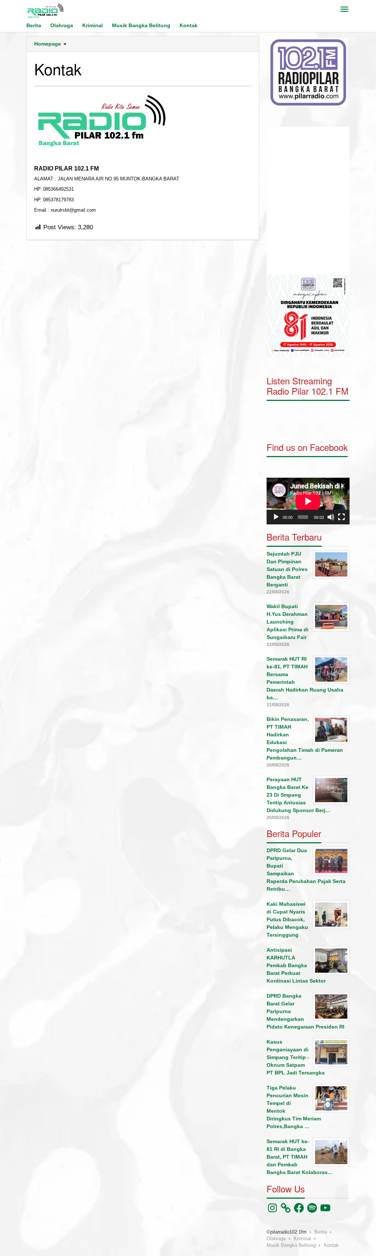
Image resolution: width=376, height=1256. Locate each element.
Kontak (331, 1245)
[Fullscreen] (341, 517)
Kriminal (302, 1238)
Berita (320, 1232)
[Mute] (331, 517)
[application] (308, 200)
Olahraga (276, 1238)
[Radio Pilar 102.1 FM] (45, 10)
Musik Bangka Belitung (291, 1245)
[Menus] (344, 9)
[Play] (276, 517)
